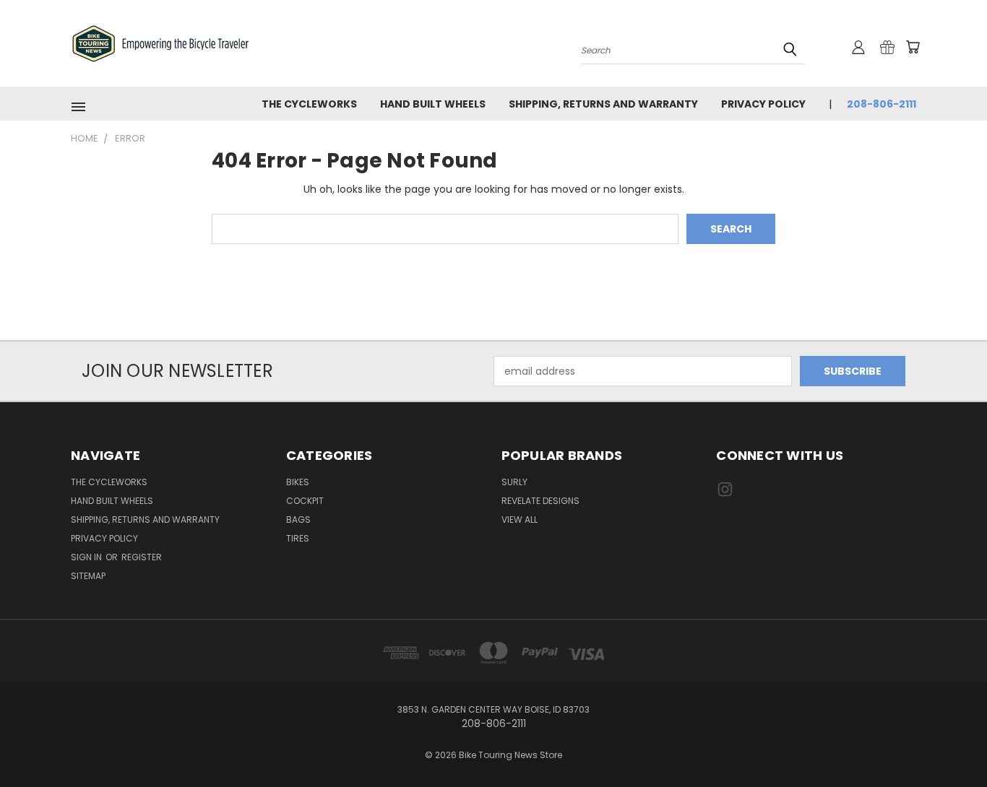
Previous (949, 742)
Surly (514, 482)
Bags (298, 519)
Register (141, 557)
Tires (297, 538)
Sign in (87, 557)
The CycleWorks (309, 104)
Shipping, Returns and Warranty (603, 104)
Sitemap (88, 576)
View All (519, 519)
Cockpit (305, 501)
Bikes (297, 482)
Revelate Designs (540, 501)
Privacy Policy (763, 104)
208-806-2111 (881, 104)
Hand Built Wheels (433, 104)
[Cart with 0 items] (912, 47)
